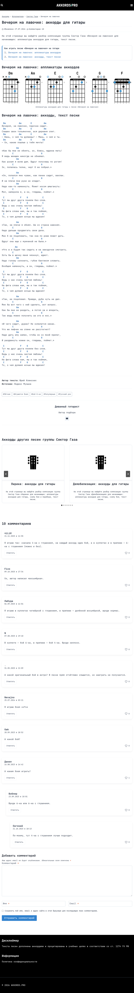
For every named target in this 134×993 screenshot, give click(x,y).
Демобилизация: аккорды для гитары (101, 484)
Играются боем (20, 394)
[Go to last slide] (6, 474)
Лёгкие (6, 394)
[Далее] (128, 474)
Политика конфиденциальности (19, 961)
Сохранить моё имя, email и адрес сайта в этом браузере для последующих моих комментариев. (51, 911)
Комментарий (10, 863)
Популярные (49, 394)
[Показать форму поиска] (2, 5)
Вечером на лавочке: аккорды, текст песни (34, 57)
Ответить (10, 553)
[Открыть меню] (131, 5)
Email (74, 903)
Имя (6, 903)
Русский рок (64, 394)
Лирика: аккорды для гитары (33, 484)
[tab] (61, 505)
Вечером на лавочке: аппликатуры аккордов (34, 52)
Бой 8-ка (36, 394)
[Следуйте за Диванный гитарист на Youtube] (67, 418)
